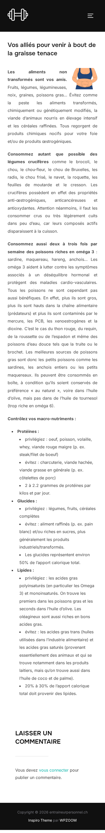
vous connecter (54, 770)
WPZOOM (68, 820)
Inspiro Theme (40, 820)
